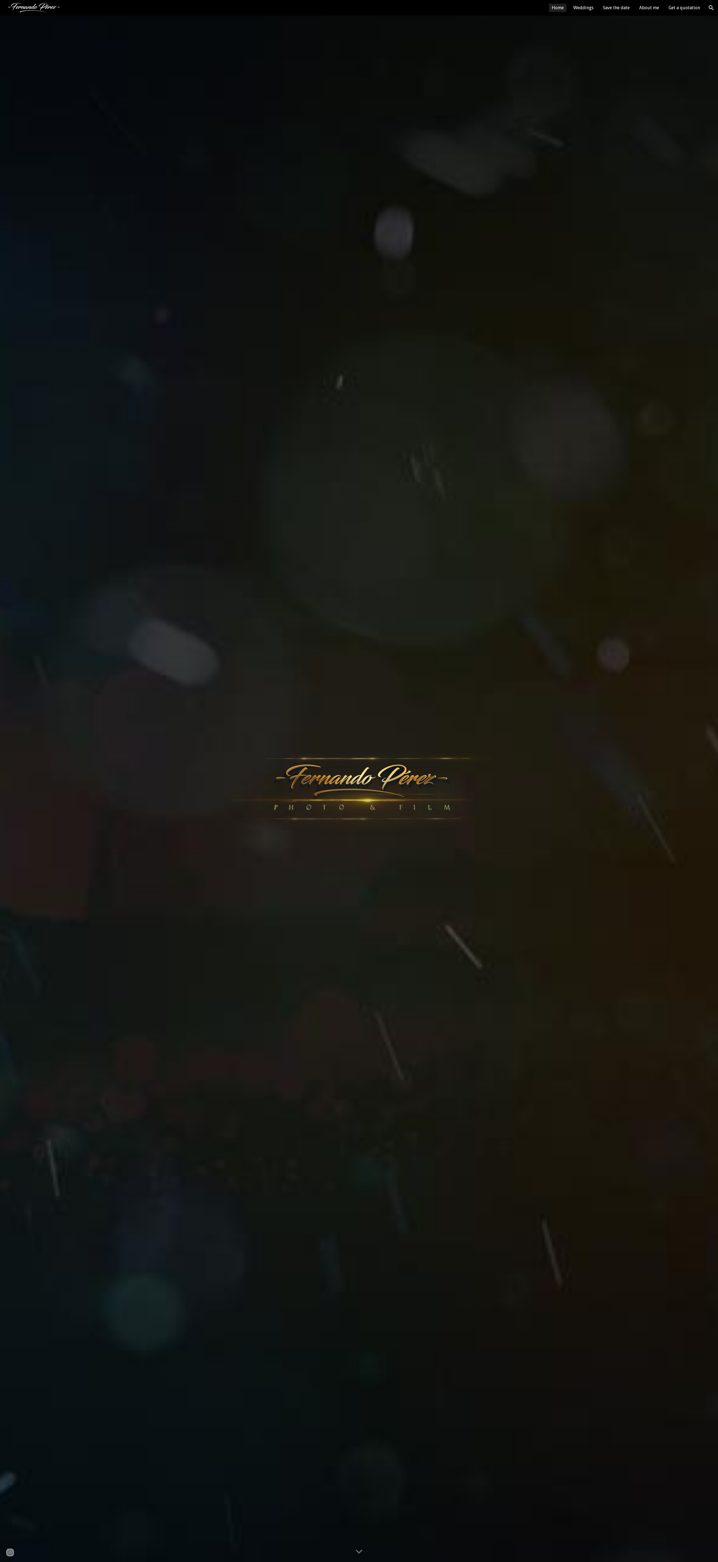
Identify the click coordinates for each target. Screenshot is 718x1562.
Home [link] (558, 7)
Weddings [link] (583, 7)
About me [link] (649, 7)
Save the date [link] (616, 7)
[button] (711, 8)
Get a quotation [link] (684, 7)
